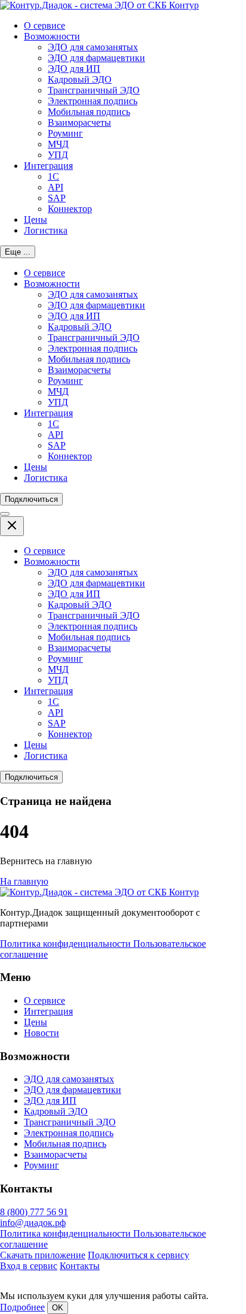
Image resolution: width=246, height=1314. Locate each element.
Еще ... (17, 251)
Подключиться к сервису (138, 1255)
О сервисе (44, 25)
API (55, 187)
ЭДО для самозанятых (93, 47)
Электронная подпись (92, 101)
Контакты (80, 1266)
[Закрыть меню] (12, 526)
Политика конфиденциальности (66, 943)
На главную (24, 881)
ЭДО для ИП (74, 68)
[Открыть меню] (5, 514)
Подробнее (22, 1307)
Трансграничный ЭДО (94, 90)
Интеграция (48, 166)
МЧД (58, 144)
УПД (58, 155)
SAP (57, 198)
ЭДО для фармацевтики (96, 58)
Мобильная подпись (89, 112)
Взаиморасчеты (79, 122)
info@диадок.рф (33, 1223)
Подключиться (31, 499)
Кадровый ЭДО (80, 79)
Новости (41, 1033)
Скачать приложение (42, 1255)
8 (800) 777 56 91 (34, 1212)
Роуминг (65, 133)
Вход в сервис (28, 1266)
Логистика (45, 230)
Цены (35, 219)
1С (53, 176)
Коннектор (70, 209)
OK (57, 1307)
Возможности (52, 36)
